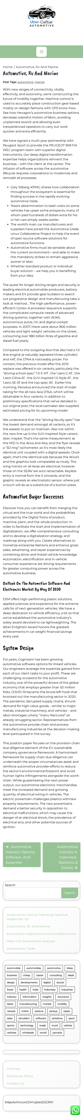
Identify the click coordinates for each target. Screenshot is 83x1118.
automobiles (33, 968)
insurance (63, 996)
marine (39, 82)
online (25, 1011)
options (39, 1011)
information (29, 996)
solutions (57, 1018)
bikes (70, 968)
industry (12, 996)
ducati (60, 982)
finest (10, 989)
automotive (25, 82)
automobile (13, 968)
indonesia (49, 989)
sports (10, 1025)
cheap (26, 975)
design (11, 982)
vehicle (68, 1025)
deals (71, 975)
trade (43, 1025)
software (41, 1018)
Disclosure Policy (20, 1076)
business (12, 975)
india (35, 989)
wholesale (28, 1032)
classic (40, 975)
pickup (53, 1011)
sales (10, 1018)
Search (10, 885)
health (23, 989)
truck (55, 1025)
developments (29, 982)
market (47, 1003)
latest (10, 1003)
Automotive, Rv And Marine (28, 926)
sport (72, 1018)
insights (47, 996)
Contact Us (15, 1083)
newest (11, 1011)
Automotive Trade (21, 948)
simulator (24, 1018)
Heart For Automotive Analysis (31, 941)
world (43, 1032)
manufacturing (28, 1003)
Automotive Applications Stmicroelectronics (41, 934)
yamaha (57, 1032)
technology (27, 1025)
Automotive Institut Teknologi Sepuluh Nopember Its (37, 917)
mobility (62, 1003)
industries (67, 989)
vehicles (11, 1032)
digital (47, 982)
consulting (56, 975)
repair (66, 1011)
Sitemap (13, 1069)
